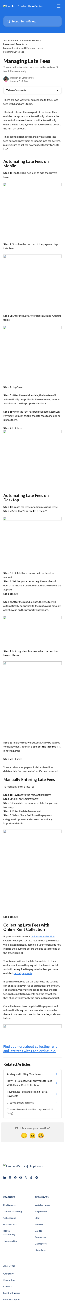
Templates (40, 1237)
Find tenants (9, 1205)
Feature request (11, 1299)
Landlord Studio (30, 40)
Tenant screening (12, 1211)
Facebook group (11, 1292)
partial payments (22, 973)
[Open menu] (59, 6)
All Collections (10, 40)
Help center (41, 1211)
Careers (7, 1286)
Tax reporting (10, 1240)
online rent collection (42, 936)
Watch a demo (42, 1205)
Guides (38, 1230)
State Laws (40, 1250)
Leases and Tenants (13, 44)
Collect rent (9, 1217)
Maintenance (10, 1224)
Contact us (9, 1280)
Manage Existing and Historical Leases (23, 48)
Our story (8, 1273)
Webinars (40, 1224)
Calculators (41, 1243)
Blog (37, 1217)
